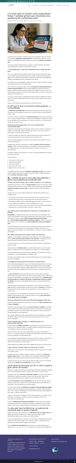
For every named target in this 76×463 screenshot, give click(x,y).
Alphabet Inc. (11, 333)
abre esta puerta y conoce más (21, 427)
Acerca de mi (36, 5)
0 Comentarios (38, 21)
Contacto (59, 5)
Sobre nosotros (55, 439)
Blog (64, 5)
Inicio (29, 5)
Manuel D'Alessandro (15, 21)
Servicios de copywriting (47, 5)
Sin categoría (30, 21)
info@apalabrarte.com (34, 448)
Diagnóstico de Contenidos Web (59, 441)
